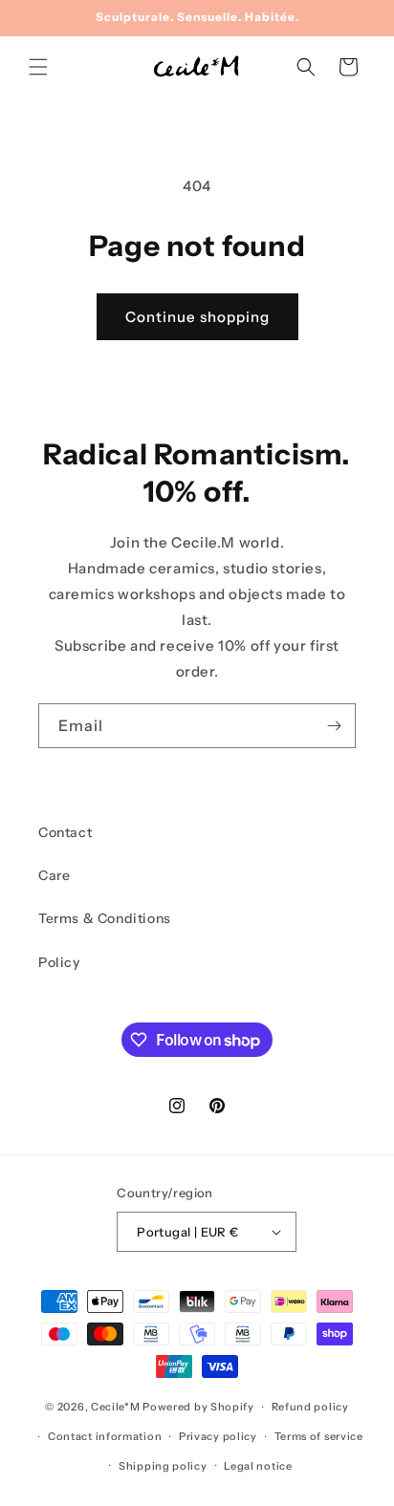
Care (54, 875)
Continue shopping (197, 317)
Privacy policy (218, 1436)
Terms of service (318, 1436)
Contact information (105, 1436)
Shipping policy (163, 1466)
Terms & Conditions (104, 918)
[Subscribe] (334, 725)
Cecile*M (116, 1406)
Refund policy (310, 1406)
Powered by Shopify (198, 1406)
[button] (38, 67)
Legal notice (258, 1466)
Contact (65, 832)
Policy (59, 962)
